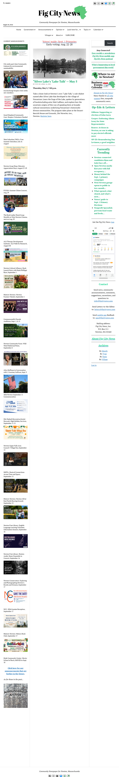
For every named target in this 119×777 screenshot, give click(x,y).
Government (29, 29)
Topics (86, 29)
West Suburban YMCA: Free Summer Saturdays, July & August (13, 141)
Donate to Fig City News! (103, 93)
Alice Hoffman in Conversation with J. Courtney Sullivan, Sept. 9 (15, 371)
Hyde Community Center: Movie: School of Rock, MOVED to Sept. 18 (15, 660)
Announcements (44, 29)
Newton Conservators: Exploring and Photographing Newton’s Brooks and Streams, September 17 (15, 584)
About (58, 35)
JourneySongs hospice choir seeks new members (16, 92)
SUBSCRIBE (70, 35)
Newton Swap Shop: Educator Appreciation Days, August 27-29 (15, 167)
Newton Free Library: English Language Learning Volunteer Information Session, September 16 (15, 528)
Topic (104, 356)
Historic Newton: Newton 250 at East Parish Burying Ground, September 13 (15, 501)
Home (18, 29)
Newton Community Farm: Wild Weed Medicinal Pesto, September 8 (15, 346)
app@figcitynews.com (105, 318)
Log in (94, 365)
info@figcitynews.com (103, 301)
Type (105, 354)
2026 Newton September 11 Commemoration (13, 396)
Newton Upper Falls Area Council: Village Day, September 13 (15, 448)
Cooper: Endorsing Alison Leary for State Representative (102, 121)
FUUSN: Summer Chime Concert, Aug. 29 (15, 191)
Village (105, 359)
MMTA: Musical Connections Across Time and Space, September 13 (14, 474)
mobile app (102, 315)
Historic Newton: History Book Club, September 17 (14, 635)
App (112, 222)
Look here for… (73, 29)
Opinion (59, 29)
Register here (45, 116)
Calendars (97, 29)
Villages (48, 35)
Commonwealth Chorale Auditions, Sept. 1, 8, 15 (12, 320)
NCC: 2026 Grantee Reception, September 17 (14, 610)
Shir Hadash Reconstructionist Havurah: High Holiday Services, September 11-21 (15, 421)
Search (110, 43)
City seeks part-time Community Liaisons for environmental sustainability (15, 66)
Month (104, 351)
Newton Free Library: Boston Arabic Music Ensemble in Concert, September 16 (14, 556)
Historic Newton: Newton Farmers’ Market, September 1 (14, 296)
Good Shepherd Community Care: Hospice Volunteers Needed (16, 116)
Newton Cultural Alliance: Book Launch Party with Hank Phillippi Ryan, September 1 (15, 270)
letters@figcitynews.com (104, 309)
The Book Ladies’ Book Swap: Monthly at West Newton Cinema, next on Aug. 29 (15, 217)
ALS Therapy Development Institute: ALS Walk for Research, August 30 (15, 244)
